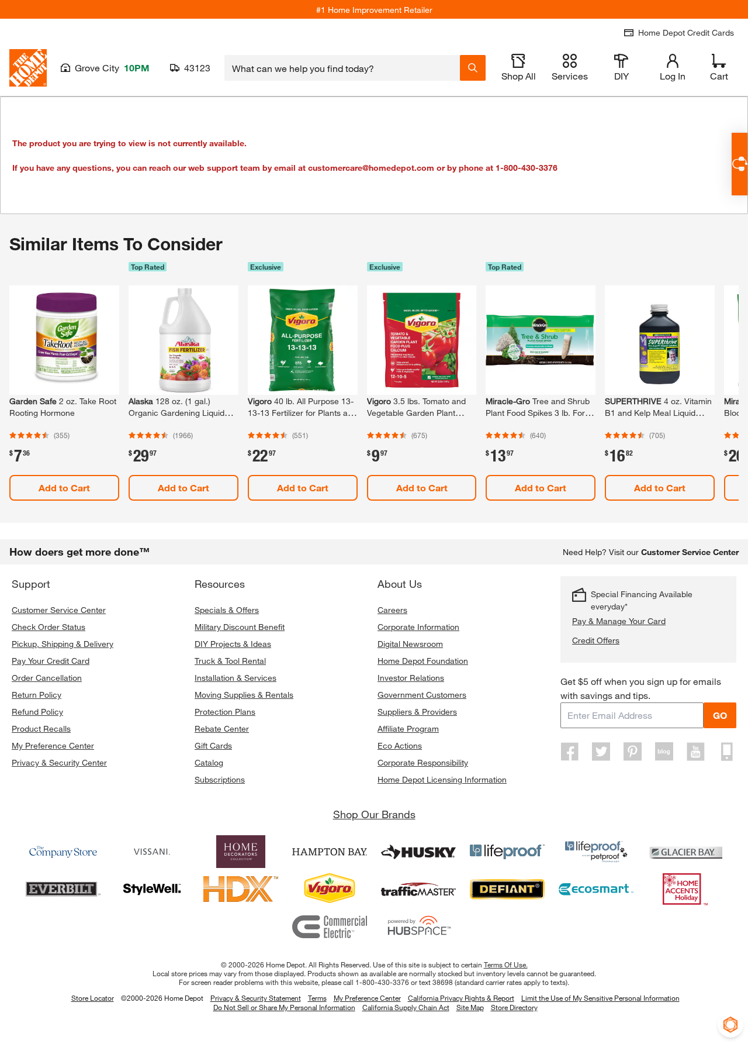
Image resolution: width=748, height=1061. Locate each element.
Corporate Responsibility (423, 762)
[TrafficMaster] (418, 889)
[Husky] (418, 851)
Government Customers (422, 695)
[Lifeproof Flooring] (507, 851)
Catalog (209, 762)
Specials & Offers (227, 610)
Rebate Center (222, 728)
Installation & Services (235, 678)
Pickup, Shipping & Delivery (62, 644)
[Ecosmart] (596, 889)
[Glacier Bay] (684, 851)
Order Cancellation (47, 678)
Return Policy (36, 695)
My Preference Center (53, 745)
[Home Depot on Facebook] (569, 751)
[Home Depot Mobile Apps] (727, 751)
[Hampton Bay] (329, 851)
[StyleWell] (152, 889)
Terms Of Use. (506, 964)
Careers (392, 610)
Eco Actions (400, 745)
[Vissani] (152, 851)
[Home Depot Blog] (663, 751)
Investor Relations (411, 678)
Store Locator (92, 998)
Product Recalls (41, 728)
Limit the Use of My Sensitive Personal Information (600, 998)
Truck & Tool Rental (230, 661)
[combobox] (342, 68)
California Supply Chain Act (405, 1007)
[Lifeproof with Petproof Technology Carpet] (596, 851)
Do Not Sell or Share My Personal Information (284, 1007)
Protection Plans (225, 711)
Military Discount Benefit (240, 627)
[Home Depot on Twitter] (601, 751)
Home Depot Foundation (423, 661)
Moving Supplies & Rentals (244, 695)
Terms (317, 998)
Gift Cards (213, 745)
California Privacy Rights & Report (461, 998)
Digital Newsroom (410, 644)
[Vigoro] (329, 889)
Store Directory (514, 1007)
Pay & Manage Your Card (619, 621)
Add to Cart (64, 487)
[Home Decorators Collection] (240, 851)
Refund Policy (37, 711)
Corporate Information (418, 627)
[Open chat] (739, 164)
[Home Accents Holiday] (684, 889)
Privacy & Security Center (59, 762)
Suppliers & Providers (417, 711)
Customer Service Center (59, 610)
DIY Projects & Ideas (233, 644)
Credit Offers (595, 640)
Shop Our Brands (374, 814)
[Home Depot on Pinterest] (633, 751)
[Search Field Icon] (473, 68)
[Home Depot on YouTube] (695, 751)
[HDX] (240, 889)
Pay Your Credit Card (50, 661)
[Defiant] (507, 889)
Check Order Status (48, 627)
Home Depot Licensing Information (442, 779)
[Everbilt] (63, 889)
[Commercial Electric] (329, 926)
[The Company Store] (63, 851)
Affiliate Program (408, 728)
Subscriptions (220, 779)
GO (720, 715)
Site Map (470, 1007)
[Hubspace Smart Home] (418, 926)
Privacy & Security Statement (255, 998)
